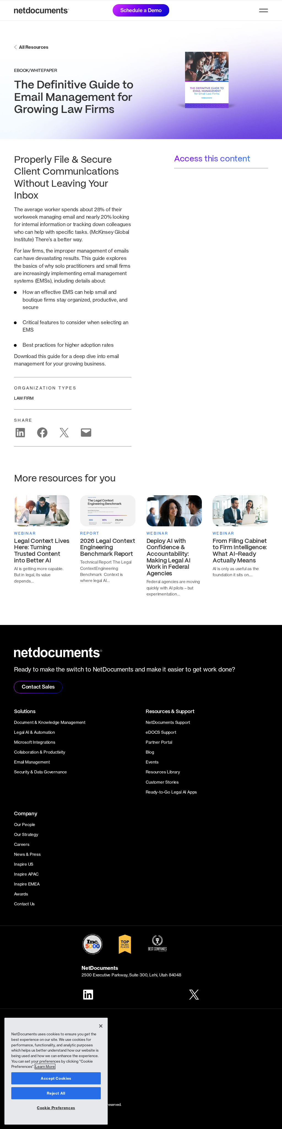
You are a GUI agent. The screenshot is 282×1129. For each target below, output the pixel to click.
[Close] (101, 1026)
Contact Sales (38, 687)
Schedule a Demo (141, 10)
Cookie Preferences (56, 1108)
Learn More (45, 1066)
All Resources (33, 47)
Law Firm (23, 398)
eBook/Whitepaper (35, 70)
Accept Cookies (56, 1078)
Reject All (56, 1093)
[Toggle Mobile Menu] (263, 10)
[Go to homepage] (41, 10)
